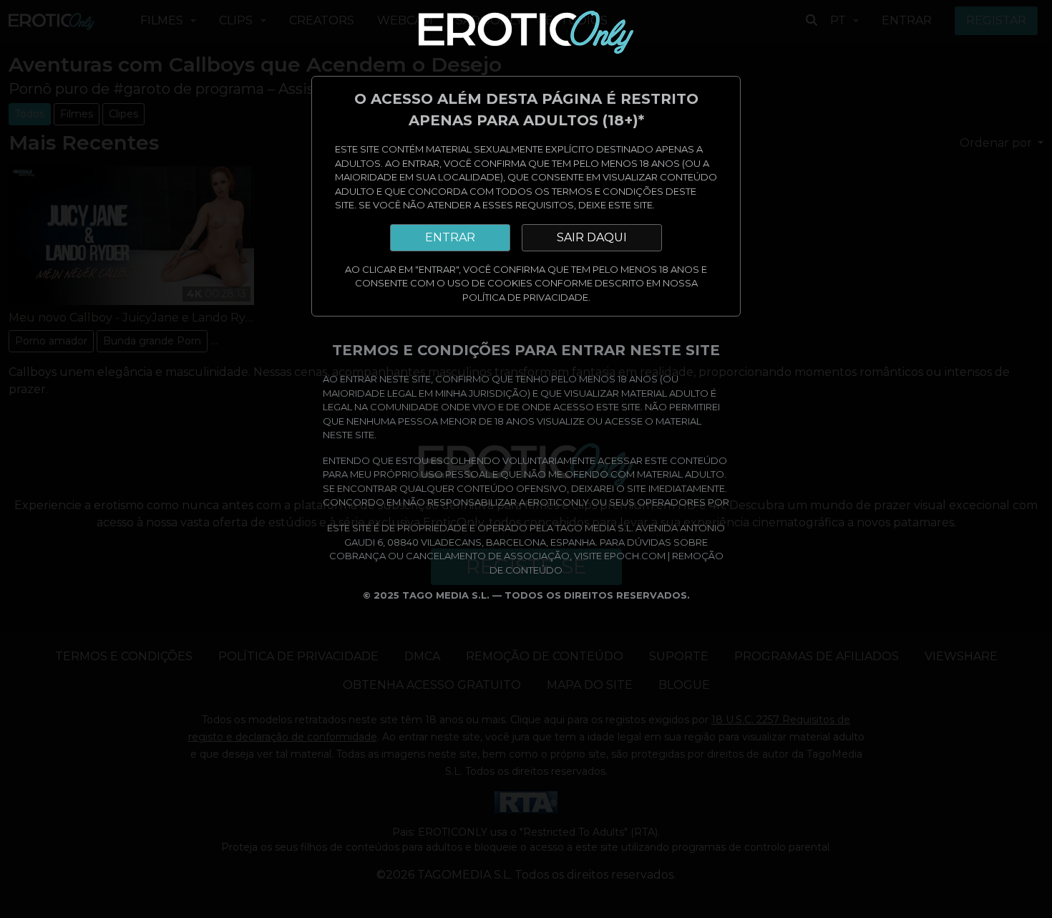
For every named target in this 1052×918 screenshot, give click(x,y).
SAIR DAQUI (592, 237)
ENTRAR (450, 237)
